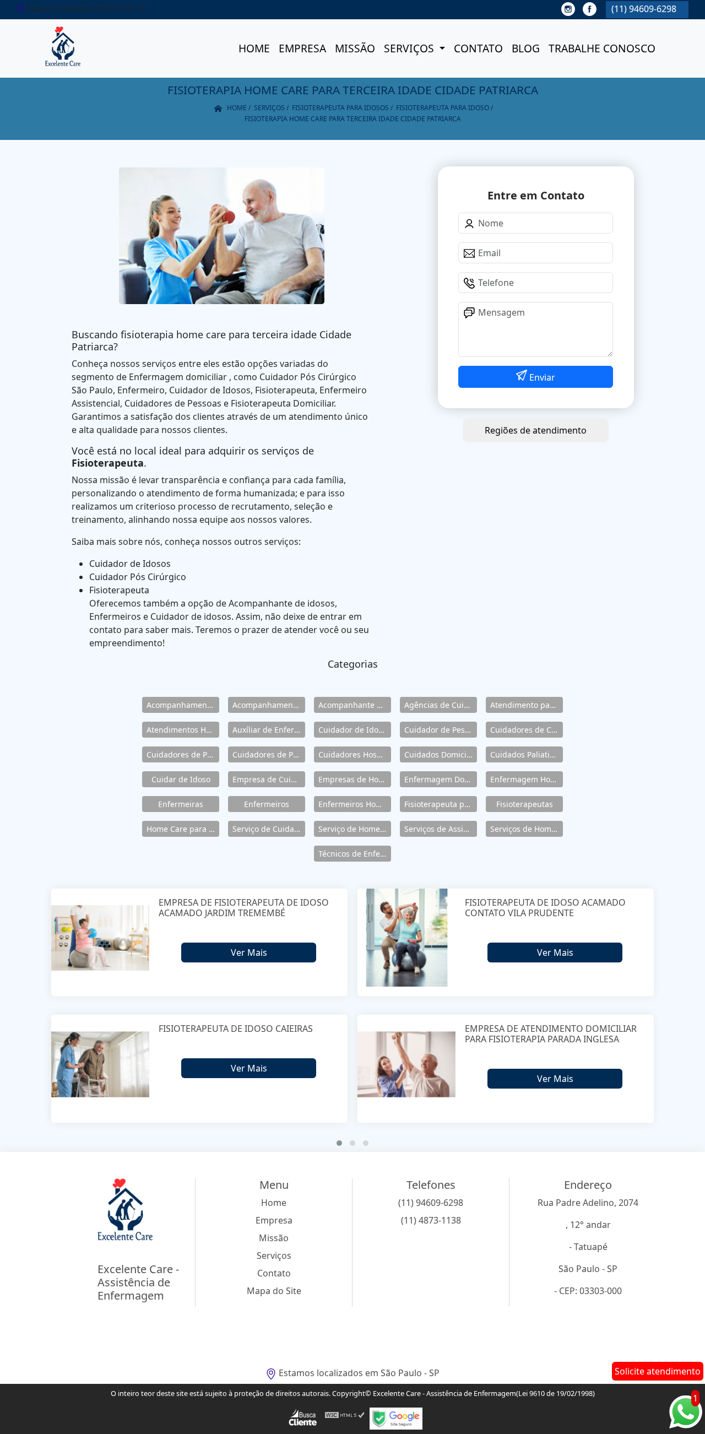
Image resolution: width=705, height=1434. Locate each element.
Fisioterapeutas (524, 804)
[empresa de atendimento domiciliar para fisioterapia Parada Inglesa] (406, 1064)
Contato (478, 48)
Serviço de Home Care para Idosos (354, 829)
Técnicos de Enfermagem (354, 853)
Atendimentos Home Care (183, 729)
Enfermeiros (266, 804)
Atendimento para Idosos (526, 705)
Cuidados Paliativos (526, 754)
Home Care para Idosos (183, 829)
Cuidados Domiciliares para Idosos (440, 754)
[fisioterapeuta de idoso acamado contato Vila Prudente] (406, 938)
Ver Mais (249, 952)
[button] (339, 1143)
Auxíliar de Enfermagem (268, 729)
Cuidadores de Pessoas (183, 754)
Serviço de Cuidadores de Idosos (268, 829)
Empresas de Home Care (354, 779)
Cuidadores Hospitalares (354, 754)
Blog (526, 48)
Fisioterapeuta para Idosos (440, 804)
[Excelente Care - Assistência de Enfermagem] (62, 48)
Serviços (410, 48)
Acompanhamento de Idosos (183, 705)
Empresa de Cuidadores (268, 779)
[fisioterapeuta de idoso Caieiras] (100, 1064)
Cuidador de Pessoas (440, 729)
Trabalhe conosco (602, 48)
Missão (355, 48)
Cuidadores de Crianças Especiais (526, 729)
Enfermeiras (180, 804)
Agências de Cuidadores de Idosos (440, 705)
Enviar (541, 377)
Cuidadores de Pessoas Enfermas (268, 754)
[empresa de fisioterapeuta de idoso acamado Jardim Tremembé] (100, 938)
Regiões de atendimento (536, 430)
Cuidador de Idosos (354, 729)
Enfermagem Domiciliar (440, 779)
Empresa (302, 48)
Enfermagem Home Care (526, 779)
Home (254, 48)
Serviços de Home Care (526, 829)
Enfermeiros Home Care (354, 804)
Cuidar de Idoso (180, 779)
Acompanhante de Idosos (354, 705)
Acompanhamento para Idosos (268, 705)
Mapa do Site (274, 1291)
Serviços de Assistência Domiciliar (440, 829)
